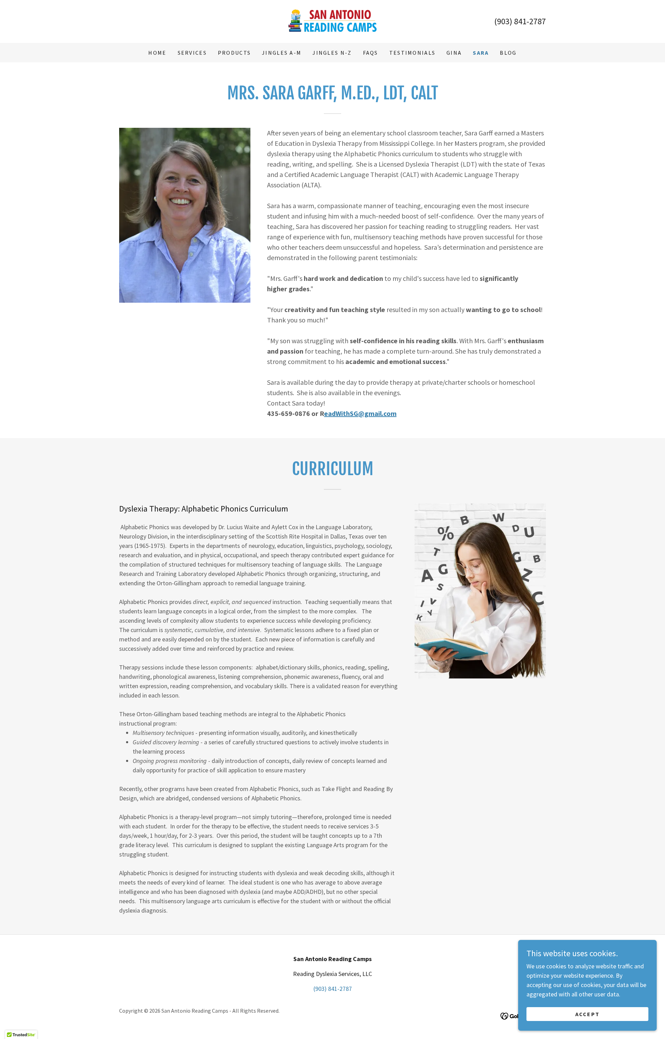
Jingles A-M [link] (281, 52)
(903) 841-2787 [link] (520, 21)
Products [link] (234, 52)
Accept (587, 1014)
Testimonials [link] (412, 52)
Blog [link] (508, 52)
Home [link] (157, 52)
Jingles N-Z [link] (332, 52)
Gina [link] (454, 52)
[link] (333, 21)
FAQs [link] (370, 52)
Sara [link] (481, 52)
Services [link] (192, 52)
